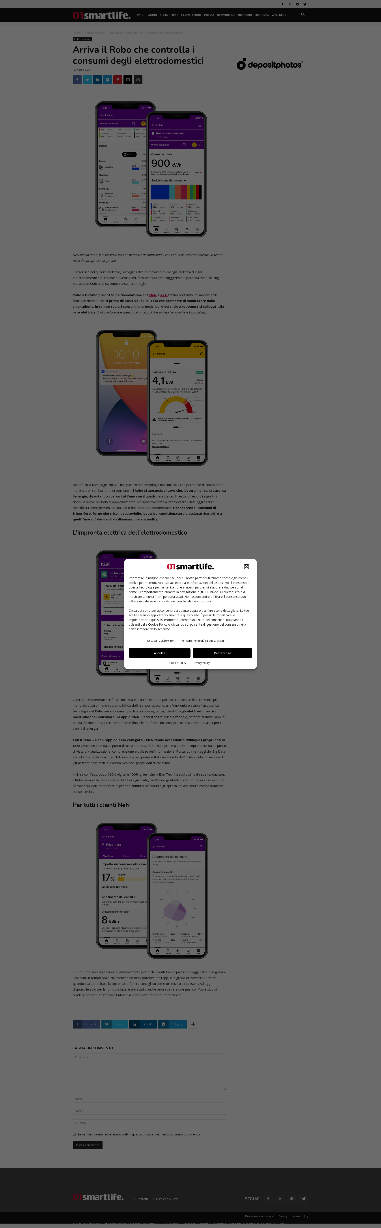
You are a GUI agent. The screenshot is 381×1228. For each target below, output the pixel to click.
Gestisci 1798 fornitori (161, 641)
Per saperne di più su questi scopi (202, 641)
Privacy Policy (201, 663)
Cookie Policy (177, 663)
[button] (246, 567)
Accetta (159, 653)
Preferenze (222, 653)
